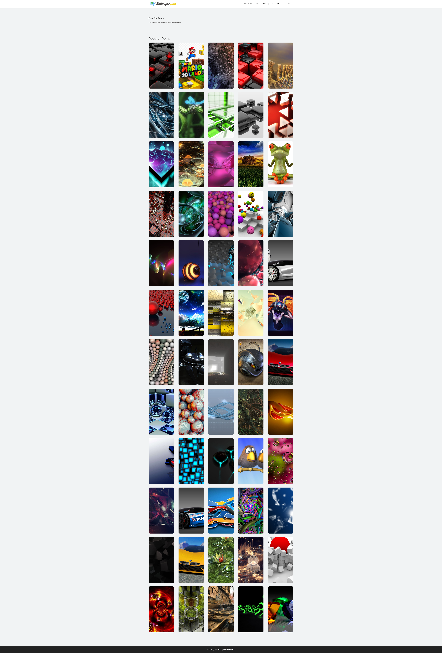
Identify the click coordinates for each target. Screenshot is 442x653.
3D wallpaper (267, 4)
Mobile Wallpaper (251, 4)
